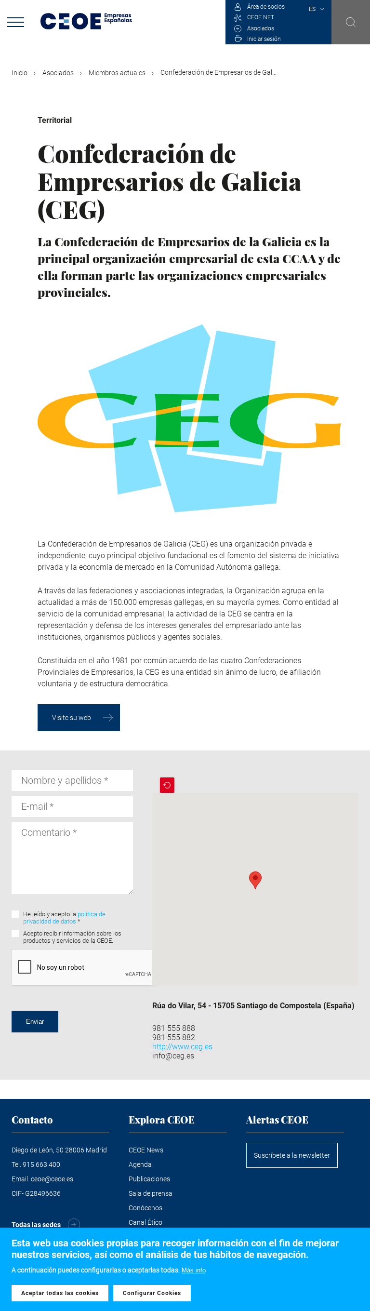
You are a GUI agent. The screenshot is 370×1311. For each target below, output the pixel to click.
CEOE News (146, 1150)
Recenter (167, 785)
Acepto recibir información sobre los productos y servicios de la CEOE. (72, 937)
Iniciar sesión (264, 39)
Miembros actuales (117, 73)
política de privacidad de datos (64, 917)
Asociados (260, 28)
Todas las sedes (36, 1225)
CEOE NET (260, 17)
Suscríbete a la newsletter (292, 1155)
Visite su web (71, 718)
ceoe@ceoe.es (52, 1179)
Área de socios (266, 6)
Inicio (19, 73)
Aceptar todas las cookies (60, 1293)
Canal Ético (145, 1222)
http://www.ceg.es (182, 1046)
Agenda (140, 1164)
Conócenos (145, 1208)
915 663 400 (41, 1164)
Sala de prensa (150, 1193)
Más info (194, 1270)
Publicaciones (149, 1179)
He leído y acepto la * (64, 917)
